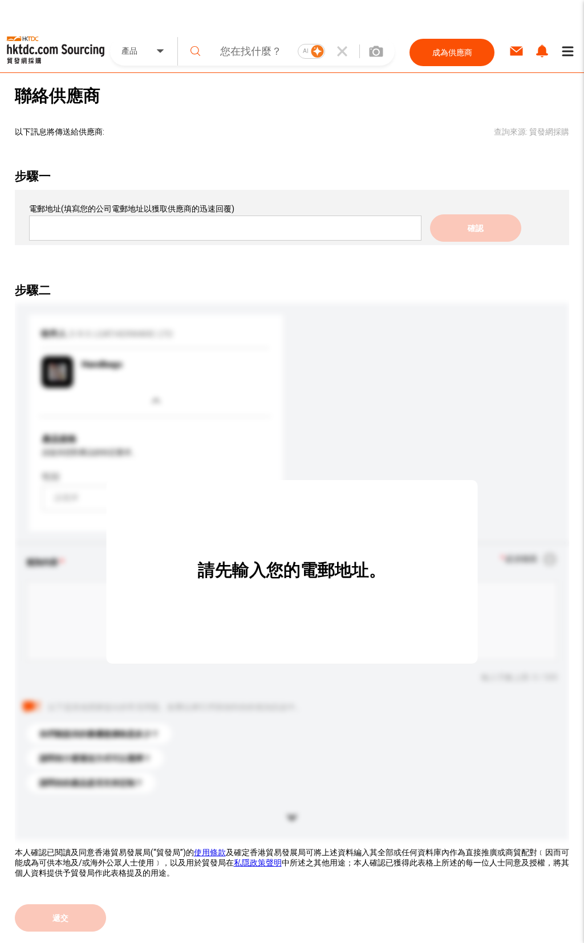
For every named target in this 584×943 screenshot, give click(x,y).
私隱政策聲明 (258, 862)
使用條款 (210, 852)
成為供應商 (452, 52)
